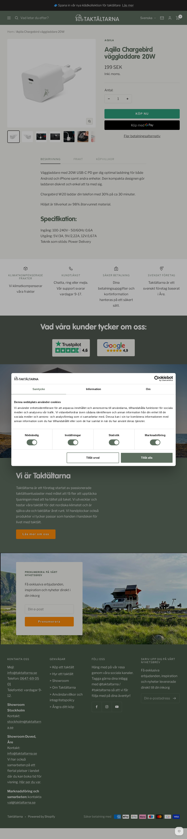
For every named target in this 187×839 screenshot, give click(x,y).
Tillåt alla (146, 457)
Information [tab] (93, 389)
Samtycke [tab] (39, 389)
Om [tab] (148, 389)
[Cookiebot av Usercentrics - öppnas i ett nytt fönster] (157, 378)
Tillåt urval (93, 457)
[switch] (73, 442)
